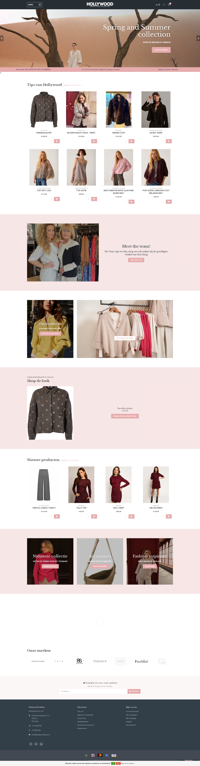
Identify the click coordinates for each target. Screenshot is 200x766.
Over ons (80, 711)
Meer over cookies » (128, 763)
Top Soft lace (44, 190)
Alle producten (131, 725)
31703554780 (36, 730)
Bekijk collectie (72, 85)
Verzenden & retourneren (85, 725)
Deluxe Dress (156, 508)
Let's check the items (125, 338)
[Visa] (114, 755)
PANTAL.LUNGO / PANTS (44, 508)
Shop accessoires (100, 566)
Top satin (81, 190)
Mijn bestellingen (131, 715)
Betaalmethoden (82, 722)
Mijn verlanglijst (131, 718)
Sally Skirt (118, 508)
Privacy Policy (81, 718)
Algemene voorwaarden (85, 715)
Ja (113, 763)
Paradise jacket (44, 132)
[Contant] (86, 755)
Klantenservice (82, 728)
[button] (1, 38)
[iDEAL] (93, 755)
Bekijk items (149, 566)
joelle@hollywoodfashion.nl (41, 735)
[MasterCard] (100, 755)
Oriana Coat (118, 132)
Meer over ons (136, 260)
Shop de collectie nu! (50, 334)
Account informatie (132, 711)
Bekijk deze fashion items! (124, 416)
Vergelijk (129, 722)
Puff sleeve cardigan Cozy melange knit (156, 191)
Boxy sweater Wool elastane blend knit (119, 191)
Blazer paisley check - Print (81, 132)
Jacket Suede (156, 132)
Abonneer (135, 691)
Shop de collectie (160, 50)
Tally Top (81, 508)
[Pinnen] (107, 755)
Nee (118, 763)
